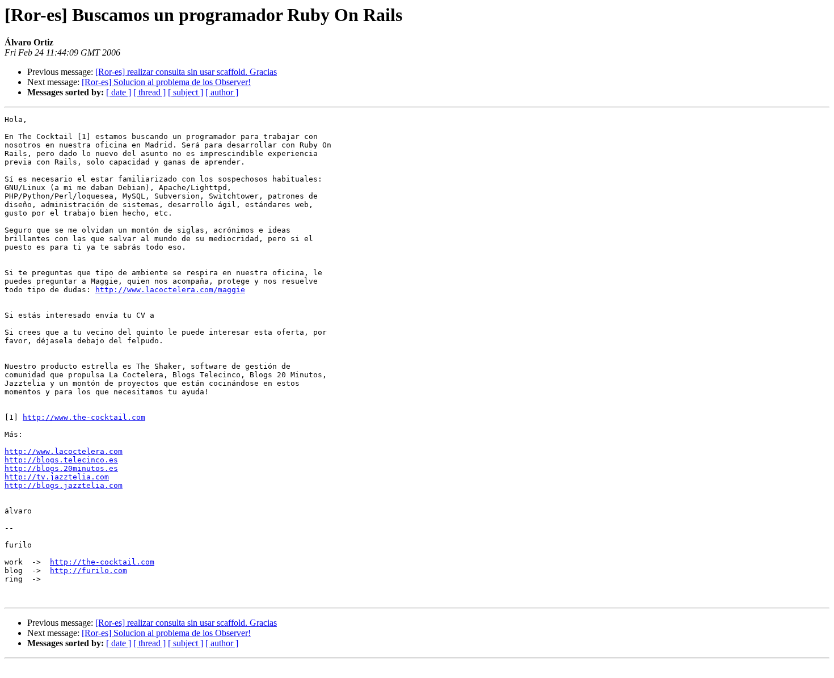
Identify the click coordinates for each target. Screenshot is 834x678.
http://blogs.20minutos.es (61, 468)
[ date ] (118, 92)
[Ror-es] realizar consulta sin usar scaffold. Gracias (186, 72)
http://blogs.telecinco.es (61, 460)
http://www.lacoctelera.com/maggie (170, 289)
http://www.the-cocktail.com (84, 417)
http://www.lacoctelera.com (64, 451)
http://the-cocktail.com (102, 562)
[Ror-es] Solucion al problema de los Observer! (166, 82)
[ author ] (221, 92)
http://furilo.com (88, 570)
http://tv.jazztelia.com (57, 477)
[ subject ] (185, 92)
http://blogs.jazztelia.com (64, 485)
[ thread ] (149, 92)
